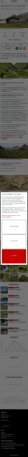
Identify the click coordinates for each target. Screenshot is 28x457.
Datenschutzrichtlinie (6, 217)
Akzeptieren (14, 255)
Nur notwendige (14, 240)
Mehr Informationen (14, 226)
